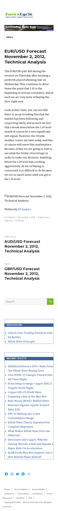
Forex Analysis (21, 489)
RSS (30, 498)
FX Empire (24, 209)
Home (7, 489)
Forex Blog (23, 494)
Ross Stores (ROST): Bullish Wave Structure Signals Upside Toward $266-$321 (28, 405)
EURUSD (19, 220)
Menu (9, 37)
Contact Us (9, 494)
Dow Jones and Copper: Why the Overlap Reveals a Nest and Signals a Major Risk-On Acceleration (30, 444)
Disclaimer (38, 494)
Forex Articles (38, 489)
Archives (20, 498)
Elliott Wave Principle (21, 341)
